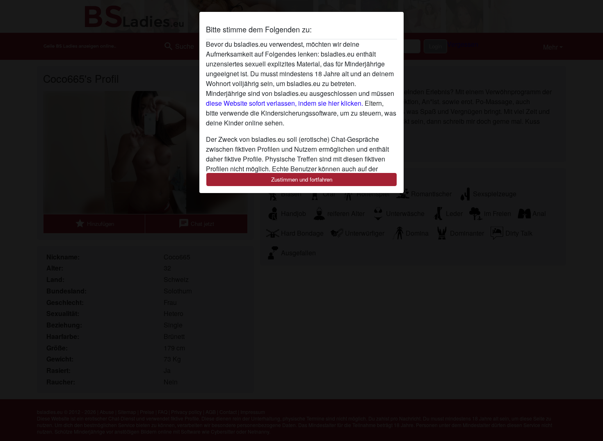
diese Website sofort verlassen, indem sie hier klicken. (284, 103)
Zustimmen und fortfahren (301, 179)
